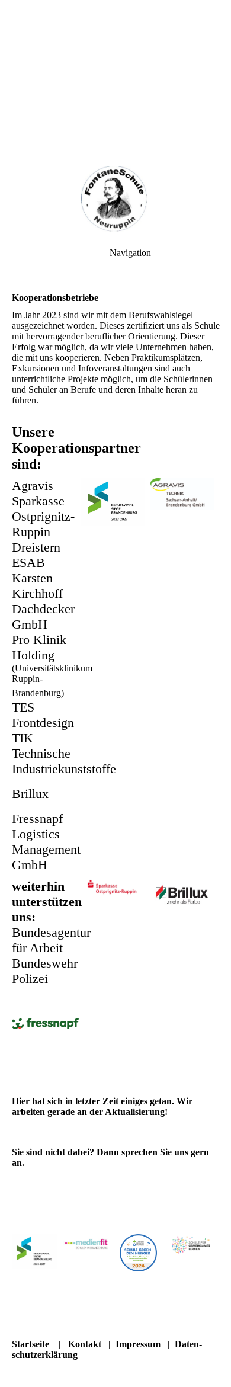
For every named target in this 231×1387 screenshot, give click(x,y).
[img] (115, 201)
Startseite (30, 1344)
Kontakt (84, 1344)
